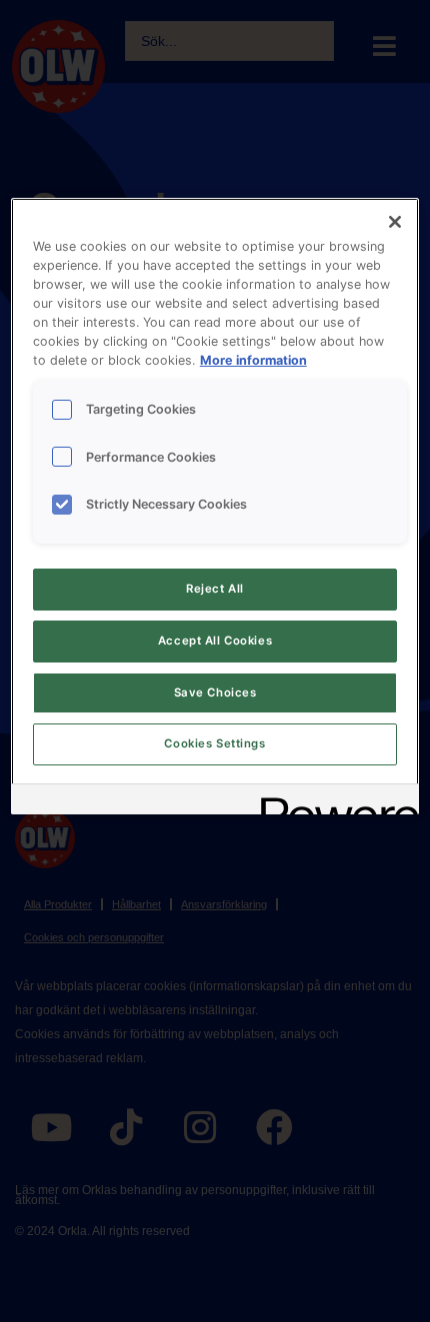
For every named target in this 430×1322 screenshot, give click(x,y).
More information (253, 360)
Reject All (215, 589)
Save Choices (215, 692)
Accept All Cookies (215, 641)
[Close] (395, 222)
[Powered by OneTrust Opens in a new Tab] (333, 801)
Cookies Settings (214, 743)
